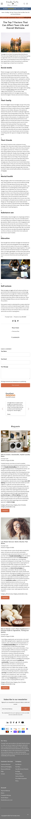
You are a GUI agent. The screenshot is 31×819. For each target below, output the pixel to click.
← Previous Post (15, 331)
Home (3, 12)
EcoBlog (7, 12)
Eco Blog (17, 771)
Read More (5, 510)
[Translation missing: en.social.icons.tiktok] (16, 723)
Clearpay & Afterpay (6, 795)
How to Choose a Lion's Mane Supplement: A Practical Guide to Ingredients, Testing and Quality (15, 630)
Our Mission (18, 764)
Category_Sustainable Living (8, 506)
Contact (3, 774)
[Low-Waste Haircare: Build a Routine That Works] (15, 528)
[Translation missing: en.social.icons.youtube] (22, 723)
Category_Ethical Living (7, 505)
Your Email (4, 359)
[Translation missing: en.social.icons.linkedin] (7, 723)
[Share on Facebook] (13, 321)
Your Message (4, 366)
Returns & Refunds (5, 769)
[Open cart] (27, 4)
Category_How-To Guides (19, 505)
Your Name (4, 351)
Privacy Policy (18, 774)
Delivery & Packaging (6, 766)
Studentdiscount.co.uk (6, 800)
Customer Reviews (5, 764)
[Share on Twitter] (15, 321)
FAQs (2, 771)
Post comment (15, 385)
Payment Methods (5, 790)
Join (25, 709)
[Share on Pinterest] (18, 321)
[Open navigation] (1, 4)
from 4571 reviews (10, 397)
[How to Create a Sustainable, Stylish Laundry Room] (15, 441)
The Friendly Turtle (15, 815)
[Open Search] (24, 3)
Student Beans (4, 797)
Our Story (17, 766)
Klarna (2, 793)
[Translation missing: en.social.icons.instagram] (11, 723)
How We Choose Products (21, 769)
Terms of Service (19, 776)
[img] (16, 395)
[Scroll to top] (27, 814)
